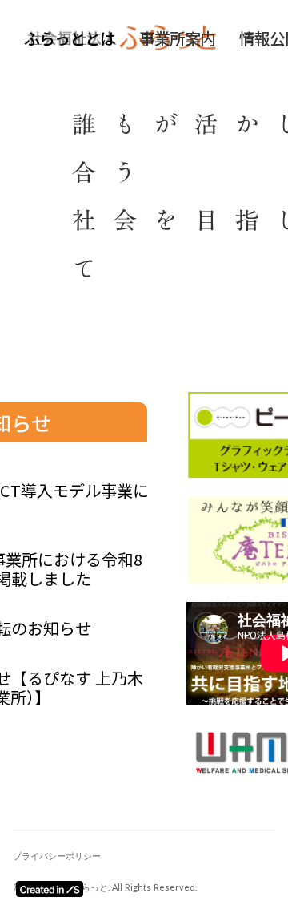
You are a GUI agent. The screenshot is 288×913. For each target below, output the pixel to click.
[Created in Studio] (49, 889)
